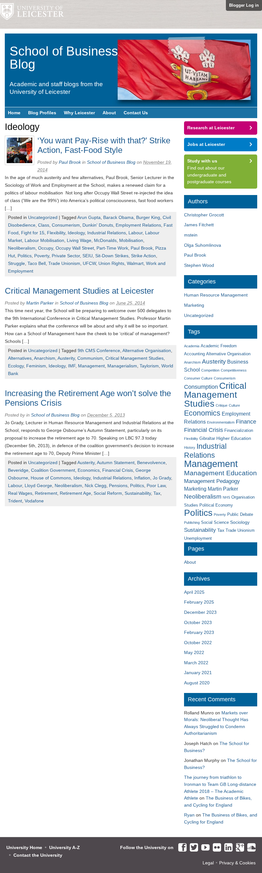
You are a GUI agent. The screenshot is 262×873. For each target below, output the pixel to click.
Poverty (41, 255)
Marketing (194, 305)
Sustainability (138, 493)
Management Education (220, 473)
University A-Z (64, 847)
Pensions (118, 485)
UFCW (89, 263)
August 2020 (197, 682)
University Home (24, 847)
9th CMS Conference (99, 350)
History (189, 447)
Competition (210, 370)
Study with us (202, 160)
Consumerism (66, 225)
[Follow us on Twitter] (192, 848)
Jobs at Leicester (206, 144)
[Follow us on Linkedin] (227, 848)
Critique (221, 405)
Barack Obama (118, 217)
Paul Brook (70, 162)
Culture (234, 405)
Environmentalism (221, 422)
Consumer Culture (198, 378)
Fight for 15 (32, 232)
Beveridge (18, 470)
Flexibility (56, 232)
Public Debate (240, 514)
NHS (226, 497)
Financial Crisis (117, 470)
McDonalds (105, 240)
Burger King (148, 217)
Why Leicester (79, 112)
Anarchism (44, 358)
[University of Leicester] (32, 14)
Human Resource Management (216, 294)
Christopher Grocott (204, 214)
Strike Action (143, 255)
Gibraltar (207, 438)
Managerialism (122, 365)
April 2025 (194, 592)
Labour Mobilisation (44, 240)
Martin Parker (40, 302)
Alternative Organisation (146, 350)
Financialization (238, 430)
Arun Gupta (89, 217)
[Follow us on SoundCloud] (250, 848)
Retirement (46, 493)
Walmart (135, 263)
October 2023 (198, 622)
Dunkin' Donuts (97, 225)
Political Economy (216, 505)
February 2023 (199, 632)
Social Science (215, 522)
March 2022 (196, 662)
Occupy (45, 248)
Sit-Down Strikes (111, 255)
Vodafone (34, 500)
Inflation (142, 477)
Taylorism (149, 365)
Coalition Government (53, 470)
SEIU (87, 255)
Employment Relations (138, 225)
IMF (71, 365)
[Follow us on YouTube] (204, 848)
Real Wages (20, 493)
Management (91, 365)
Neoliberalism (21, 248)
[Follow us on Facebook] (181, 848)
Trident (15, 500)
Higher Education (233, 438)
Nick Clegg (95, 485)
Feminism (36, 365)
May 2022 (194, 652)
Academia (191, 346)
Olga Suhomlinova (202, 245)
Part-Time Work (112, 248)
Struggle (16, 263)
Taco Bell (36, 263)
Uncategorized (43, 217)
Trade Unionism (64, 263)
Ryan (189, 814)
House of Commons (51, 477)
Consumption (201, 387)
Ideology (76, 232)
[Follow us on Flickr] (215, 848)
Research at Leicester (211, 127)
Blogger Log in (244, 5)
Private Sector (66, 255)
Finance (246, 421)
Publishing (192, 522)
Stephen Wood (199, 265)
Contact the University (37, 855)
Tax (156, 493)
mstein (190, 234)
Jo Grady (162, 477)
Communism (90, 358)
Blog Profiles (42, 112)
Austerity (66, 358)
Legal (208, 862)
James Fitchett (199, 224)
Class (43, 225)
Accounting (194, 354)
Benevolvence (151, 462)
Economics (89, 470)
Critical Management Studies (134, 358)
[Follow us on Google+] (238, 848)
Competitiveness (234, 370)
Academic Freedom (219, 346)
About (109, 112)
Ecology (16, 365)
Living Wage (79, 240)
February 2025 (199, 602)
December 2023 (200, 612)
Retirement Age (75, 493)
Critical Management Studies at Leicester (79, 290)
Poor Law (156, 485)
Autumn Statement (116, 462)
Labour (135, 232)
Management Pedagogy (212, 481)
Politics (25, 255)
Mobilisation (131, 240)
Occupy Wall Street (75, 248)
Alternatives (20, 358)
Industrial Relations (106, 232)
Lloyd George (38, 485)
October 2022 (198, 642)
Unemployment (198, 538)
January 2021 (198, 672)
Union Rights (111, 263)
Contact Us (136, 112)
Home (14, 112)
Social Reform (108, 493)
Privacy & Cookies (237, 862)
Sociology (240, 522)
